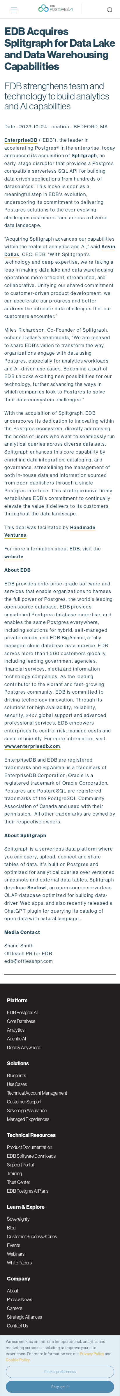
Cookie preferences (60, 1371)
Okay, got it (60, 1386)
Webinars (15, 1254)
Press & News (19, 1299)
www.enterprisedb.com (32, 746)
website (14, 556)
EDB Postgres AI (22, 1012)
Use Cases (17, 1084)
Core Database (21, 1021)
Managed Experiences (28, 1119)
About (12, 1290)
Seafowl (37, 888)
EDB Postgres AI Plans (27, 1191)
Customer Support (24, 1101)
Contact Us (17, 1325)
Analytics (15, 1030)
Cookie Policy (18, 1359)
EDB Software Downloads (31, 1156)
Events (13, 1245)
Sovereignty (18, 1219)
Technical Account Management (37, 1093)
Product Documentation (29, 1147)
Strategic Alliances (24, 1317)
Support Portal (20, 1164)
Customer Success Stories (32, 1236)
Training (14, 1173)
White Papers (19, 1262)
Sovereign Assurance (27, 1110)
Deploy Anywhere (23, 1047)
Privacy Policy (92, 1353)
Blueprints (16, 1075)
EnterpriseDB (21, 140)
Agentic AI (16, 1038)
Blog (11, 1227)
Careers (14, 1308)
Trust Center (18, 1182)
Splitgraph (84, 155)
